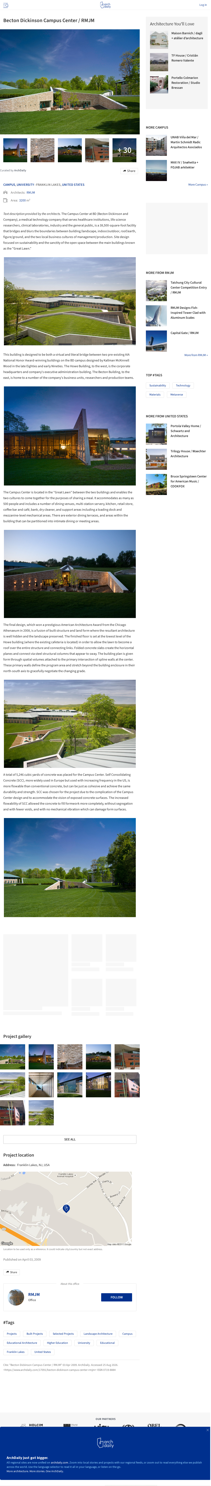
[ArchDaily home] (105, 5)
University (25, 184)
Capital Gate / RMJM (185, 333)
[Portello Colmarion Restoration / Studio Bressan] (159, 84)
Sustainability (157, 386)
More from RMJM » (196, 355)
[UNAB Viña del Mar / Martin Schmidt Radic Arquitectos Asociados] (156, 145)
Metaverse (176, 395)
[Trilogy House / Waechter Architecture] (156, 459)
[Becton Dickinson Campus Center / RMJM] (12, 1056)
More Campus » (198, 184)
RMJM (31, 192)
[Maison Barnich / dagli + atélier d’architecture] (159, 40)
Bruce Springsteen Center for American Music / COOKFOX (189, 481)
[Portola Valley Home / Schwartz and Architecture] (156, 434)
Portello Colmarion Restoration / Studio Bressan (185, 83)
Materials (155, 395)
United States (73, 184)
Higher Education (57, 1343)
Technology (183, 386)
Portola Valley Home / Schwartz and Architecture (186, 431)
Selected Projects (63, 1334)
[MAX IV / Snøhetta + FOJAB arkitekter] (156, 170)
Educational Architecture (22, 1343)
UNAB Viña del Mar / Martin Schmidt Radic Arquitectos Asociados (186, 142)
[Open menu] (5, 5)
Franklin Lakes (16, 1352)
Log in (203, 5)
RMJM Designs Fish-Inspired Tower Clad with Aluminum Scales (188, 312)
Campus (9, 184)
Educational (107, 1343)
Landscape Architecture (98, 1334)
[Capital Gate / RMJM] (156, 341)
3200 (22, 200)
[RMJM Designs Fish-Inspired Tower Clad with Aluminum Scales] (156, 315)
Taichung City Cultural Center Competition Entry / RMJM (189, 287)
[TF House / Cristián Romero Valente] (159, 62)
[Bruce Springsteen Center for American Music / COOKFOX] (156, 484)
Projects (12, 1334)
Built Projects (35, 1334)
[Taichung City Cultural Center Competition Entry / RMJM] (156, 290)
